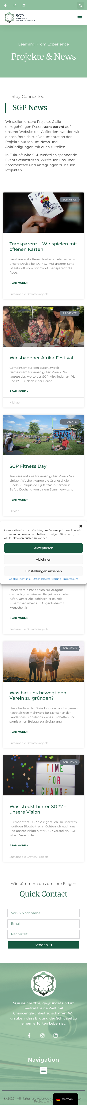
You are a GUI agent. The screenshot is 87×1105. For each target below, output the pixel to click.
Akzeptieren (43, 548)
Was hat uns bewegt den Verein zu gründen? (38, 695)
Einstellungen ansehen (43, 571)
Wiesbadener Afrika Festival (41, 357)
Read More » (19, 282)
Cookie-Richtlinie (20, 578)
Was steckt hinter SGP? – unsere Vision (38, 809)
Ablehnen (43, 559)
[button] (81, 526)
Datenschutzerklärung (47, 578)
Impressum (70, 578)
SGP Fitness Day (28, 466)
